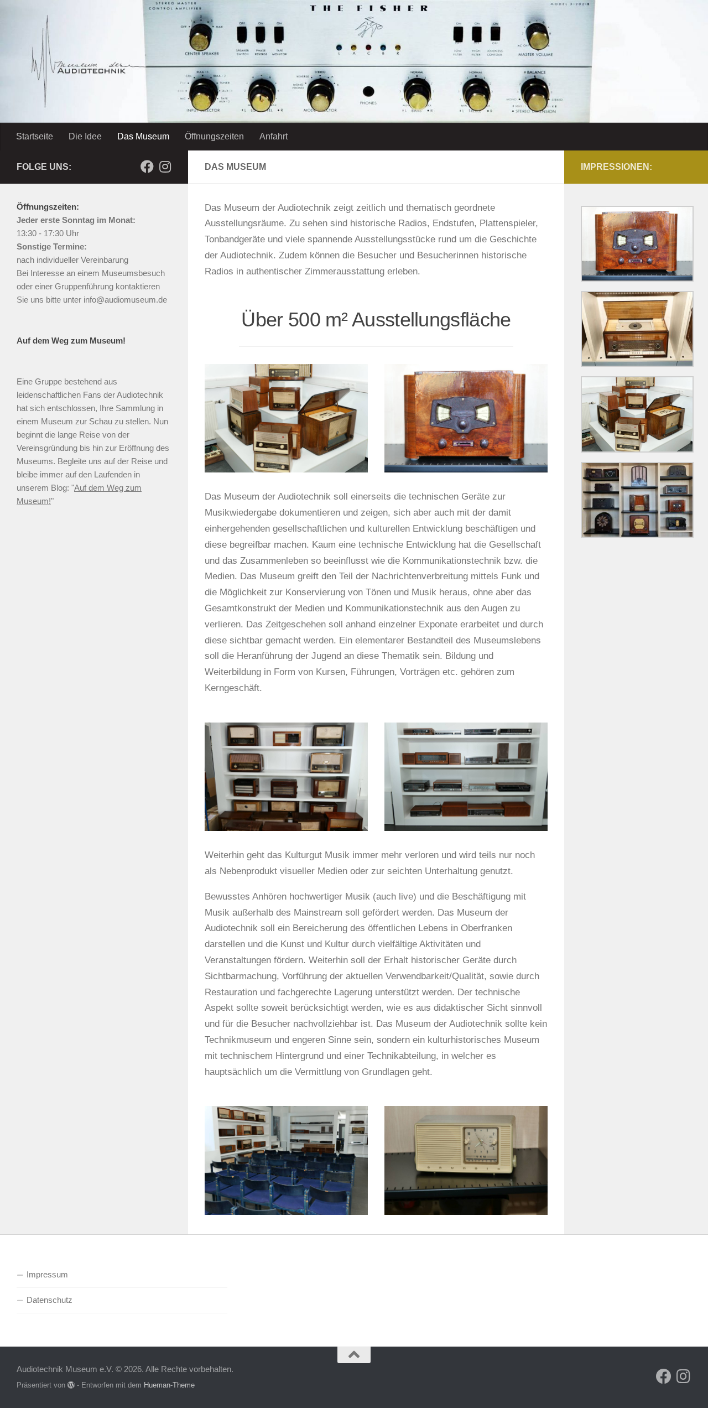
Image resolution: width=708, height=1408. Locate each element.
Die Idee (85, 136)
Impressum (47, 1274)
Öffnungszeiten (214, 136)
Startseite (34, 136)
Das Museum (143, 136)
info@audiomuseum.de (125, 299)
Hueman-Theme (169, 1385)
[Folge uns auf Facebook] (147, 166)
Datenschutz (49, 1300)
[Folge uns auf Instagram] (164, 166)
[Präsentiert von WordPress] (71, 1385)
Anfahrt (273, 136)
